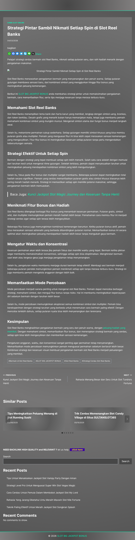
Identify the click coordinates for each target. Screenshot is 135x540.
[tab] (62, 433)
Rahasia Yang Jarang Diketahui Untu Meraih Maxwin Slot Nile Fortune (43, 500)
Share (38, 54)
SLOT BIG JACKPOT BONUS (48, 361)
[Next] (127, 419)
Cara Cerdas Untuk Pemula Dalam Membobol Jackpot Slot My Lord (42, 492)
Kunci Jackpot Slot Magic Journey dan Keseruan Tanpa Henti (73, 194)
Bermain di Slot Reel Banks (20, 361)
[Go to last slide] (8, 419)
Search (7, 456)
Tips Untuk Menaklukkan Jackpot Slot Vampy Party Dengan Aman (41, 478)
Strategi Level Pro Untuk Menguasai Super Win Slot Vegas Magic (41, 485)
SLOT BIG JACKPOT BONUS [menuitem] (33, 94)
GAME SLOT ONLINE (15, 23)
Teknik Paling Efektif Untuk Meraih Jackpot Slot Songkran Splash (41, 507)
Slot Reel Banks (71, 361)
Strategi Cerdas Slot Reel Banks (96, 361)
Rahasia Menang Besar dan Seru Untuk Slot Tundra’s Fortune (104, 379)
